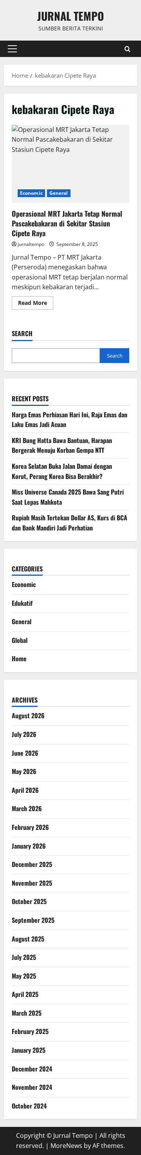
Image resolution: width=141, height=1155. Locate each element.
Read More (35, 304)
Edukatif (22, 603)
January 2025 (28, 1050)
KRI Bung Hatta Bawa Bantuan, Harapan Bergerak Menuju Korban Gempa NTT (62, 445)
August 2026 (28, 715)
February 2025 (30, 1031)
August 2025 (28, 938)
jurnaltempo (31, 244)
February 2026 (30, 827)
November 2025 (32, 883)
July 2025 (24, 957)
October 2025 (29, 901)
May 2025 (24, 976)
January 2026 (29, 846)
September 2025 (33, 920)
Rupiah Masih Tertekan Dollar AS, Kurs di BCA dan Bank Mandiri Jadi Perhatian (69, 522)
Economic (31, 193)
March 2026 (27, 808)
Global (19, 640)
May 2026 (24, 771)
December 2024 (32, 1068)
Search (22, 333)
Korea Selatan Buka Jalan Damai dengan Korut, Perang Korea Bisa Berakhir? (62, 471)
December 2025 (32, 864)
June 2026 (25, 753)
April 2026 (25, 790)
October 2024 (29, 1106)
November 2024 (32, 1087)
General (58, 193)
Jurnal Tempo (70, 16)
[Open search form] (127, 49)
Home (19, 658)
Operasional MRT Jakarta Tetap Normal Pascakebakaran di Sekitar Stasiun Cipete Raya (70, 164)
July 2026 (24, 734)
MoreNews (66, 1145)
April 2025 (25, 994)
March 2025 (27, 1013)
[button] (12, 49)
